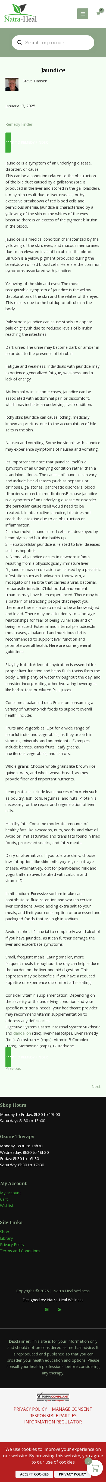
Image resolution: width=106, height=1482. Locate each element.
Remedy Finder (19, 124)
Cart (4, 1199)
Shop (4, 1231)
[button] (53, 143)
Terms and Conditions (20, 1250)
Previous (13, 1068)
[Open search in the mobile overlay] (53, 43)
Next (96, 1086)
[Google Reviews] (59, 1309)
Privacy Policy (12, 1244)
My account (10, 1192)
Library (6, 1238)
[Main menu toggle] (82, 13)
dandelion (22, 1033)
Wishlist (7, 1205)
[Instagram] (47, 1309)
